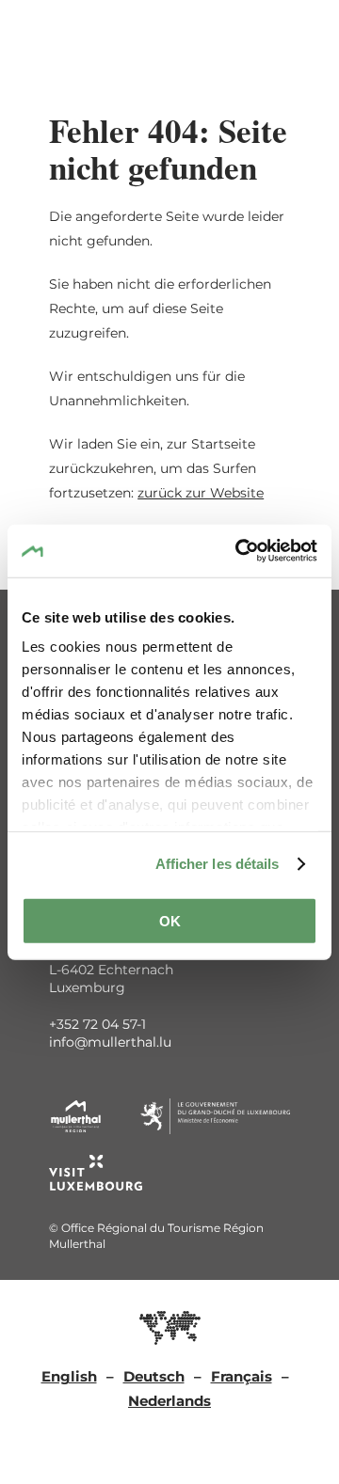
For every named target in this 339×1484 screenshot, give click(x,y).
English (69, 1376)
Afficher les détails (217, 864)
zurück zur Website (200, 492)
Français (241, 1376)
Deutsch (154, 1376)
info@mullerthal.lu (110, 1042)
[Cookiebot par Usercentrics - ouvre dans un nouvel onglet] (239, 551)
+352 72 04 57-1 (97, 1024)
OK (170, 920)
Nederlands (169, 1401)
